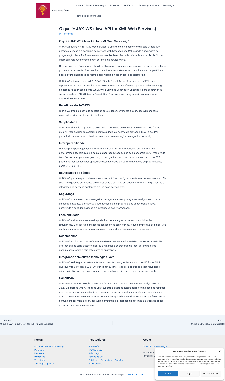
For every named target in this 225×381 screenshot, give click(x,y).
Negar (189, 373)
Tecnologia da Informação (88, 15)
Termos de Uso (96, 356)
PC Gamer (115, 5)
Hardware (39, 353)
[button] (219, 351)
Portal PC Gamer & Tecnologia (91, 5)
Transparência (95, 350)
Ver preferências (211, 373)
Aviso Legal (94, 353)
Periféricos (129, 5)
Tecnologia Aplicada (149, 5)
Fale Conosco (95, 363)
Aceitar (167, 373)
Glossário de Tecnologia (155, 346)
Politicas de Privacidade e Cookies (106, 360)
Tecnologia (168, 5)
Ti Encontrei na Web (135, 374)
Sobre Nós (94, 346)
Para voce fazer (61, 10)
